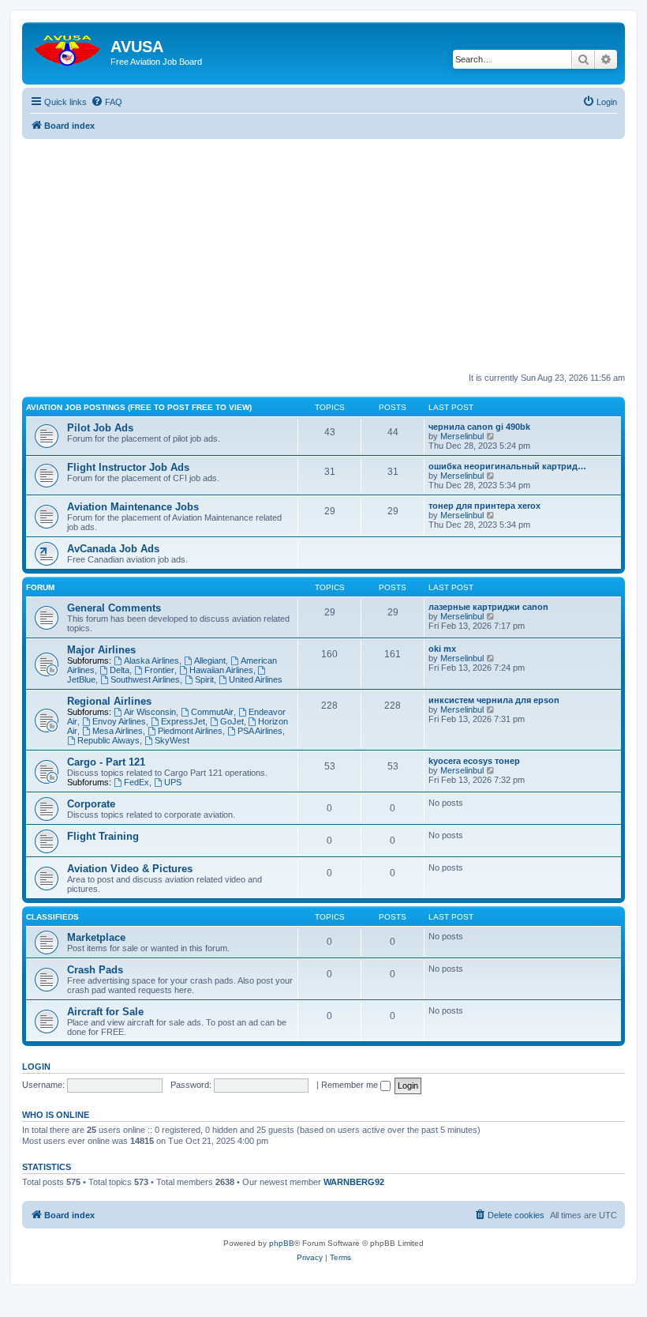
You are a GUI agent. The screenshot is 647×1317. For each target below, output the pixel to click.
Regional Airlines (109, 701)
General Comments (114, 608)
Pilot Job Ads (100, 428)
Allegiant (210, 660)
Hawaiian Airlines (221, 670)
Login (36, 1066)
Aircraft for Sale (105, 1012)
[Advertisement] (323, 249)
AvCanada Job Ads (113, 549)
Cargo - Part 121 (106, 762)
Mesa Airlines (117, 731)
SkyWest (172, 740)
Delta (119, 670)
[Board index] (68, 47)
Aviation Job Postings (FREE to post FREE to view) (139, 407)
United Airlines (255, 679)
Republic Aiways (108, 740)
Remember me (350, 1084)
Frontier (159, 670)
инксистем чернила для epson (493, 700)
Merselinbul (462, 436)
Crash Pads (95, 970)
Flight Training (103, 836)
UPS (172, 782)
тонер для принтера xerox (484, 505)
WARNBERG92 (354, 1182)
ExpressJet (183, 721)
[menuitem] (106, 101)
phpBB (281, 1243)
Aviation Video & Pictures (130, 869)
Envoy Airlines (119, 721)
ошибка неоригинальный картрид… (507, 466)
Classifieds (52, 916)
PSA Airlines (259, 731)
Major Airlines (101, 650)
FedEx (136, 782)
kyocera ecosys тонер (474, 761)
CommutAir (212, 712)
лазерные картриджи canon (488, 606)
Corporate (91, 804)
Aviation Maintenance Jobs (133, 507)
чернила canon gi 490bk (479, 426)
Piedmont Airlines (190, 731)
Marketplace (96, 937)
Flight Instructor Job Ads (128, 467)
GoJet (232, 721)
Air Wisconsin (150, 712)
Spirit (204, 679)
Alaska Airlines (151, 660)
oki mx (442, 648)
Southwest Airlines (145, 679)
